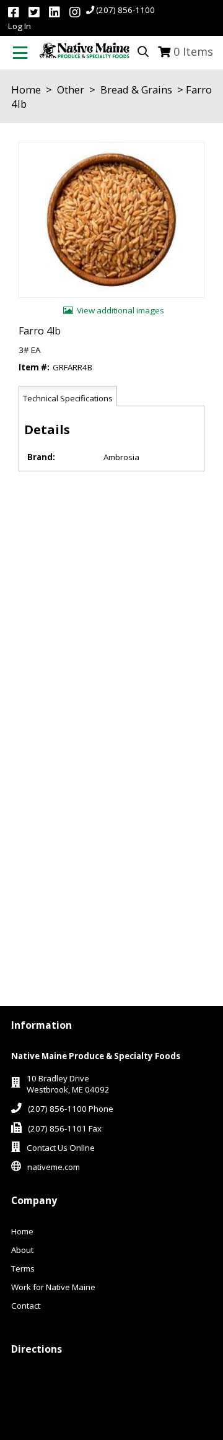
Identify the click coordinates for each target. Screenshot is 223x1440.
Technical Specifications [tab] (68, 398)
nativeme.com (53, 1166)
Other (71, 89)
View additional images (120, 310)
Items (193, 51)
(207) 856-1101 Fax (65, 1128)
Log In (19, 26)
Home (26, 89)
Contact (25, 1305)
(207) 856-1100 (125, 9)
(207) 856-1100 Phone (70, 1108)
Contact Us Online (61, 1147)
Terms (23, 1268)
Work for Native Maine (53, 1287)
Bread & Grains (136, 89)
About (22, 1249)
